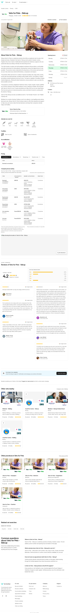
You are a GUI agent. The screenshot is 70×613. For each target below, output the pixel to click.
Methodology (46, 588)
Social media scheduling (20, 591)
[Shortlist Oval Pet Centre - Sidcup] (26, 394)
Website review (18, 603)
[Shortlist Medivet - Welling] (3, 394)
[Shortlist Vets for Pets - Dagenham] (48, 460)
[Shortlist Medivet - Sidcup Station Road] (48, 394)
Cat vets (9, 528)
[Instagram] (6, 595)
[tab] (6, 157)
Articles (30, 593)
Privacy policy (46, 593)
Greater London (4, 8)
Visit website (63, 19)
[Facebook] (2, 595)
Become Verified (19, 586)
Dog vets (4, 528)
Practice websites (19, 601)
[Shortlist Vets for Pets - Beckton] (26, 460)
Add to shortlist (52, 19)
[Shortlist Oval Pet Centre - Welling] (3, 422)
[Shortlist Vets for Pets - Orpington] (3, 460)
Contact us (59, 586)
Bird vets (22, 528)
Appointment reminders (20, 593)
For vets (14, 2)
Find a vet (31, 586)
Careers (44, 591)
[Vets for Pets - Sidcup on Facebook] (51, 95)
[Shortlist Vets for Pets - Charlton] (3, 489)
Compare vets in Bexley (62, 389)
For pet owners (22, 2)
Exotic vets (16, 528)
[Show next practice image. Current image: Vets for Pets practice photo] (34, 37)
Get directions (62, 252)
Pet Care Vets (31, 198)
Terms (44, 596)
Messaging (17, 598)
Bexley (11, 8)
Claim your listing (19, 606)
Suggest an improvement (28, 381)
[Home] (2, 2)
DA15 (16, 8)
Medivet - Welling (31, 212)
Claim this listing (62, 373)
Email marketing (18, 596)
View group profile (63, 455)
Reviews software (19, 588)
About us (45, 586)
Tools (30, 591)
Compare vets (32, 588)
